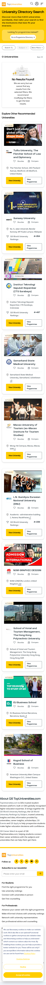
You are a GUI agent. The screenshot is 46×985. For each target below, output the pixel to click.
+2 (11, 380)
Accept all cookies (23, 975)
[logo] (12, 3)
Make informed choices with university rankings (23, 913)
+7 (30, 517)
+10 (19, 584)
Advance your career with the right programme (23, 910)
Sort (38, 57)
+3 (26, 716)
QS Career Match (7, 831)
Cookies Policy (29, 953)
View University (14, 180)
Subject (22, 48)
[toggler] (42, 3)
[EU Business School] (9, 703)
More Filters (36, 48)
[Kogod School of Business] (9, 761)
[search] (31, 4)
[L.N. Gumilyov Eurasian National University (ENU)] (9, 498)
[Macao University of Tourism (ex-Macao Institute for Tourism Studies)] (9, 426)
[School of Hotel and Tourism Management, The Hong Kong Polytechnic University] (9, 629)
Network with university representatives (20, 917)
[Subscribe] (40, 873)
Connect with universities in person (17, 895)
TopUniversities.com (9, 803)
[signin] (37, 3)
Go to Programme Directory (22, 37)
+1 (15, 449)
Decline (23, 967)
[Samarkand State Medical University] (9, 362)
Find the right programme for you (17, 887)
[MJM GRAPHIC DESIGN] (9, 571)
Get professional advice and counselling (19, 921)
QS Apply (14, 823)
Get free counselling (11, 899)
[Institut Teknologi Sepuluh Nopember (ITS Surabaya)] (9, 285)
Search (8, 48)
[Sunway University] (9, 219)
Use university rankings (12, 891)
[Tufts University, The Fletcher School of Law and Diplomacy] (9, 151)
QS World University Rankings (13, 811)
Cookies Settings (23, 959)
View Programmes (32, 180)
